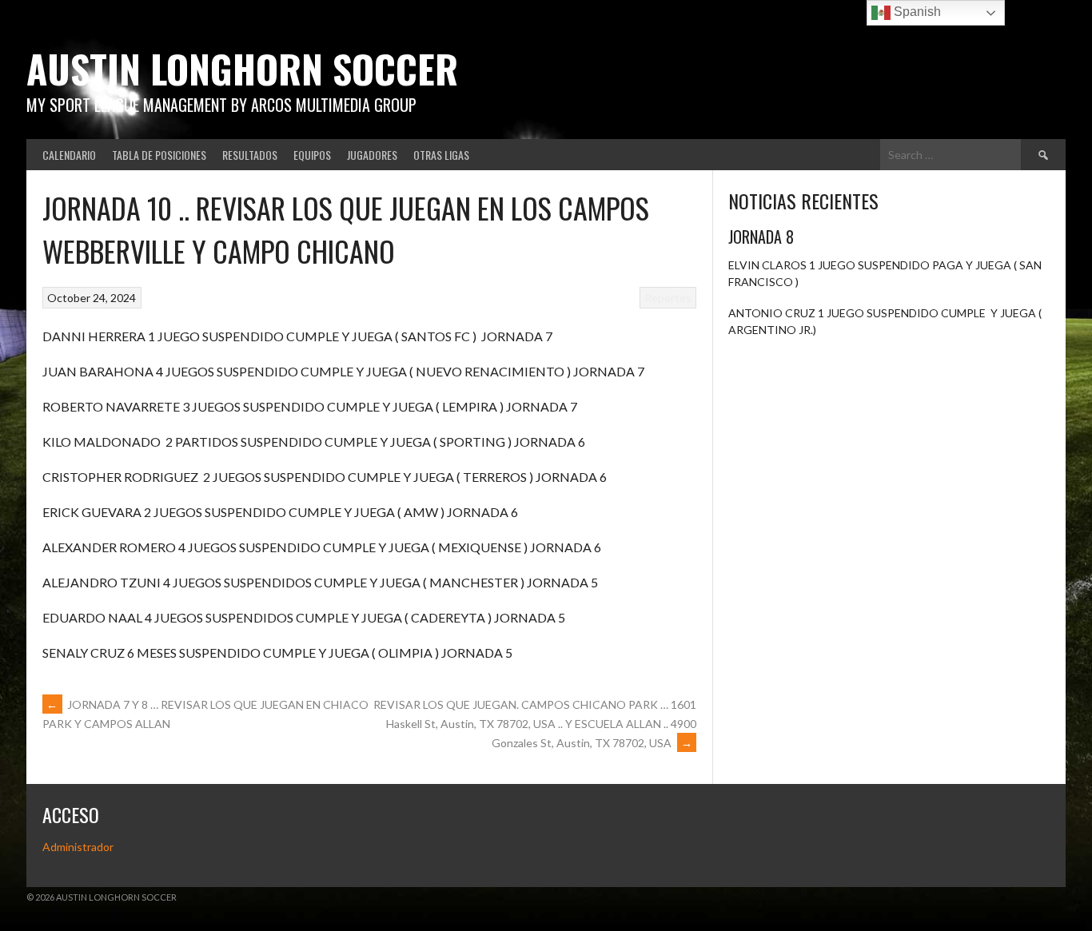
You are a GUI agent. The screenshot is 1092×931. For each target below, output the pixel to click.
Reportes (667, 297)
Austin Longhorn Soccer (242, 68)
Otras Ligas (441, 154)
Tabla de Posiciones (159, 154)
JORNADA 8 (761, 237)
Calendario (69, 154)
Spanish (916, 11)
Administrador (78, 846)
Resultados (249, 154)
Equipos (312, 154)
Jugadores (372, 154)
